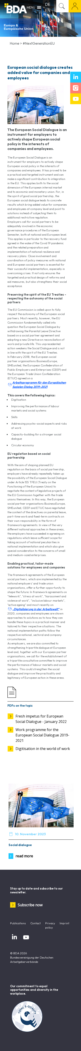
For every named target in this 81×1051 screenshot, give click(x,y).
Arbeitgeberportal (75, 6)
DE (47, 4)
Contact (35, 923)
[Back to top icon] (71, 1041)
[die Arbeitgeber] (15, 8)
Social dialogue (20, 845)
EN (47, 10)
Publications (18, 923)
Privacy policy (50, 925)
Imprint (64, 923)
